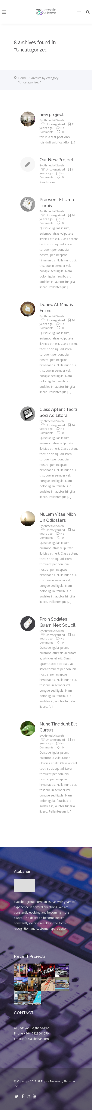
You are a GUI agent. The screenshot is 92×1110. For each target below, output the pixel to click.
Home (22, 78)
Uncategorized (55, 124)
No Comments (52, 130)
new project (52, 114)
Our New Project (56, 159)
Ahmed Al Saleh (53, 120)
